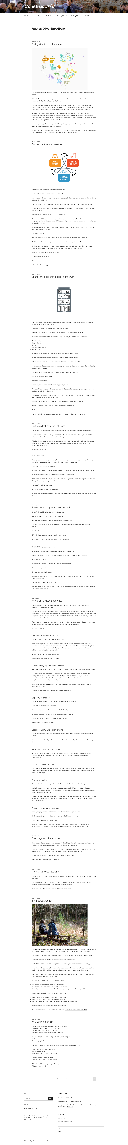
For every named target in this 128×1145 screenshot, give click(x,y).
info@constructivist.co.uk (31, 1108)
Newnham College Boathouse (47, 600)
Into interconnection (42, 900)
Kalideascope (61, 105)
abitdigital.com (70, 1097)
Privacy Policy (28, 1141)
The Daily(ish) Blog (76, 16)
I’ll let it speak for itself (64, 889)
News (59, 1131)
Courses (60, 1124)
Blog (59, 1128)
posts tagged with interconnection (76, 1010)
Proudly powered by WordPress (42, 1141)
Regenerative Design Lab (45, 16)
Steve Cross (70, 1106)
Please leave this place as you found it (51, 507)
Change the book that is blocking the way (53, 276)
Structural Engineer (62, 605)
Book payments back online (46, 838)
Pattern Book (68, 882)
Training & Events (62, 16)
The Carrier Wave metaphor (46, 871)
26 (67, 1079)
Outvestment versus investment (48, 144)
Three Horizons (43, 99)
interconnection (82, 876)
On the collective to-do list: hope (48, 426)
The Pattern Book (29, 16)
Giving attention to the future (47, 44)
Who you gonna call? (42, 1021)
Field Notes (88, 16)
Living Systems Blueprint (86, 949)
